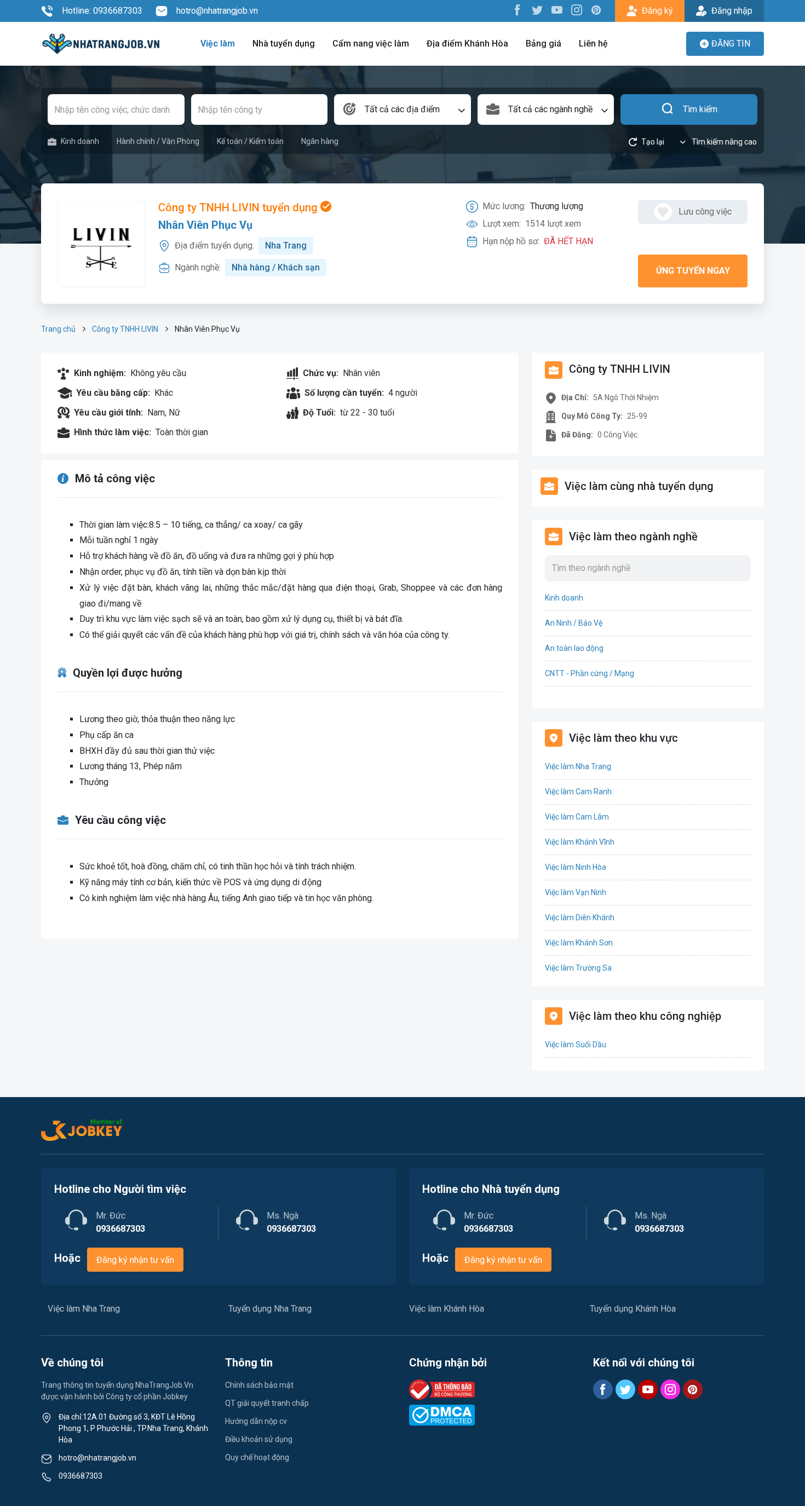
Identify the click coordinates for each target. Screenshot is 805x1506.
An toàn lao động (574, 648)
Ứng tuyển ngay (693, 271)
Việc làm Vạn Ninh (575, 892)
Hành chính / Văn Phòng (158, 141)
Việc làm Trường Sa (578, 967)
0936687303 (80, 1476)
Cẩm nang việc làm (370, 43)
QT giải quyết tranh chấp (267, 1403)
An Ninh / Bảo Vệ (573, 623)
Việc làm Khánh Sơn (579, 942)
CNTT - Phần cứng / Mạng (589, 673)
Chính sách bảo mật (259, 1385)
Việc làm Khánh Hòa (446, 1308)
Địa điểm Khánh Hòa (467, 43)
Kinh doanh (80, 141)
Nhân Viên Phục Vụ (205, 225)
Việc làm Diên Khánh (579, 917)
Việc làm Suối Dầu (575, 1044)
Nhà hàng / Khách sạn (276, 267)
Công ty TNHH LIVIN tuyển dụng (239, 207)
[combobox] (402, 109)
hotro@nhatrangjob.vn (217, 10)
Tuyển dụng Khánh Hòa (633, 1308)
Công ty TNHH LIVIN (125, 329)
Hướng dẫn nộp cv (256, 1421)
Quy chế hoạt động (257, 1457)
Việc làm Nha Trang (578, 766)
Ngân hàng (319, 141)
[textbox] (402, 109)
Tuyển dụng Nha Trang (270, 1308)
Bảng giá (543, 43)
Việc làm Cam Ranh (578, 791)
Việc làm (217, 43)
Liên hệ (593, 43)
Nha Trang (286, 245)
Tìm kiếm (700, 109)
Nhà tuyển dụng (283, 43)
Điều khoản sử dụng (258, 1439)
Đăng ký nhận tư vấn (135, 1260)
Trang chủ (58, 329)
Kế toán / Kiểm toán (250, 141)
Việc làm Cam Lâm (577, 816)
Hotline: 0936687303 (102, 10)
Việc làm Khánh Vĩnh (579, 842)
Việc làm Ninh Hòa (575, 867)
